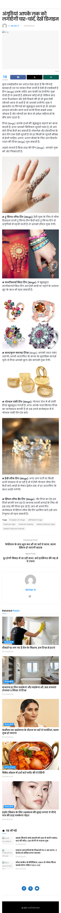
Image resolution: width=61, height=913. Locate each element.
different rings (35, 520)
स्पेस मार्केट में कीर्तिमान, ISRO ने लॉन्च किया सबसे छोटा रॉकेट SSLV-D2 (36, 864)
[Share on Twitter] (34, 77)
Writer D (15, 25)
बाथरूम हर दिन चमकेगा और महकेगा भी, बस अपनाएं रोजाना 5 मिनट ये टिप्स (29, 689)
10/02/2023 (21, 869)
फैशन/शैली (9, 642)
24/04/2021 (21, 844)
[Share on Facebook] (18, 77)
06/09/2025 (29, 25)
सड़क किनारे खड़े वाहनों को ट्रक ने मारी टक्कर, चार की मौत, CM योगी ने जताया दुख (37, 839)
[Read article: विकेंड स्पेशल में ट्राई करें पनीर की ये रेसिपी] (30, 756)
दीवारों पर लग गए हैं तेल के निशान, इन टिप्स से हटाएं (28, 647)
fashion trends (26, 524)
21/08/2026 (8, 777)
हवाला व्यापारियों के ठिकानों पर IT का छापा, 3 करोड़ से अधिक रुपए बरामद (36, 851)
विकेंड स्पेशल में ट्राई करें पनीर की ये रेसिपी (23, 772)
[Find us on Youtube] (37, 888)
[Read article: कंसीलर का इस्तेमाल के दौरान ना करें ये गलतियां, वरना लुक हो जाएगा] (30, 713)
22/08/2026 (8, 652)
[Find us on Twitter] (30, 888)
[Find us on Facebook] (24, 888)
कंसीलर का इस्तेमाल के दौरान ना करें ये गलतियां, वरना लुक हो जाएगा (30, 731)
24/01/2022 (21, 857)
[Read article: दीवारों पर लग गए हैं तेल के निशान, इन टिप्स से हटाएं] (30, 631)
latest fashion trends (14, 528)
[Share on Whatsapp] (51, 77)
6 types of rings (17, 520)
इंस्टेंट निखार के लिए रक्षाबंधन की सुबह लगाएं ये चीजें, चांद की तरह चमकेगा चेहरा (29, 814)
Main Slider (10, 767)
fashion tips (9, 524)
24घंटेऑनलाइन (34, 908)
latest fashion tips (46, 524)
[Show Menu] (57, 4)
